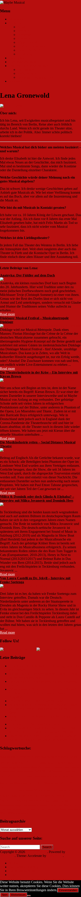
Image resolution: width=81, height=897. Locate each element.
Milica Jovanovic (45, 790)
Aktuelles (15, 23)
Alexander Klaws (28, 757)
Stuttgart (44, 805)
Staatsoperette (7, 805)
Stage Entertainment (27, 805)
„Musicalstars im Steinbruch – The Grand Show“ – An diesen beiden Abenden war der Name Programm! (43, 693)
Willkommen (17, 19)
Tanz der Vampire (63, 805)
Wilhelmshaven (18, 813)
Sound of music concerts (55, 801)
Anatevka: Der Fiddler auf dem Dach (27, 275)
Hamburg (69, 771)
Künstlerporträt (27, 42)
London (35, 782)
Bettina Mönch (46, 763)
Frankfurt (40, 771)
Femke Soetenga (24, 771)
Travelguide (17, 58)
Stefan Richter (27, 73)
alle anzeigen (26, 54)
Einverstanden (68, 890)
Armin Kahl (17, 763)
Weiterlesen (18, 894)
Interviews (24, 34)
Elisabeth (4, 771)
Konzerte (23, 38)
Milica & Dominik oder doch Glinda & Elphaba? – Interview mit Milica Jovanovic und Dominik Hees (37, 498)
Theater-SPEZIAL (30, 50)
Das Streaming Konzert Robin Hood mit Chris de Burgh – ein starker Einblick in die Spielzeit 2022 (42, 737)
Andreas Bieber (49, 757)
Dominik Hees (60, 767)
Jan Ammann (12, 775)
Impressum (16, 81)
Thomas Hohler (34, 809)
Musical (62, 790)
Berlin (31, 762)
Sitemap (14, 863)
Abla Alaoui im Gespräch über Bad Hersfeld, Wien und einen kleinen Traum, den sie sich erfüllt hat (43, 730)
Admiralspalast (7, 757)
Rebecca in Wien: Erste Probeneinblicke (36, 701)
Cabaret (60, 762)
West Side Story (70, 809)
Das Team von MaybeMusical (29, 66)
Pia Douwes (41, 796)
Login (13, 875)
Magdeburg (51, 783)
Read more (7, 314)
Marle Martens (26, 790)
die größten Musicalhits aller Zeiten (30, 767)
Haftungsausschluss (22, 871)
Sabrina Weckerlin (29, 800)
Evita (12, 771)
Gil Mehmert (55, 771)
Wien (3, 813)
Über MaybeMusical (23, 62)
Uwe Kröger (52, 809)
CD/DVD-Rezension (31, 46)
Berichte (23, 31)
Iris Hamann (25, 69)
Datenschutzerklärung (23, 867)
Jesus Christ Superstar (38, 776)
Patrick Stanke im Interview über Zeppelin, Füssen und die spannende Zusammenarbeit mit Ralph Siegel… (43, 708)
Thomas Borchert (11, 809)
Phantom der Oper (21, 795)
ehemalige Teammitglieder (35, 77)
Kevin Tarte (60, 776)
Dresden (75, 767)
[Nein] (29, 895)
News (21, 27)
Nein (4, 894)
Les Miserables (17, 783)
